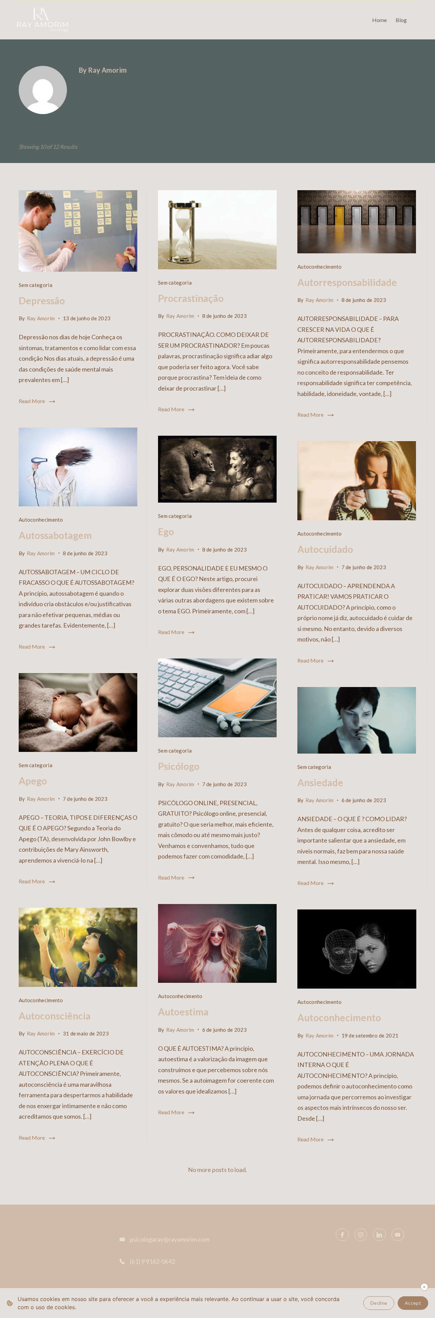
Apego (33, 781)
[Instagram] (360, 1234)
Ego (166, 531)
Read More (32, 401)
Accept (413, 1303)
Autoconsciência (55, 1016)
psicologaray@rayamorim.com (169, 1239)
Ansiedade (320, 782)
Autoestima (183, 1011)
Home (379, 20)
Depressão (42, 300)
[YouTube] (398, 1234)
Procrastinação (191, 298)
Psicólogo (178, 766)
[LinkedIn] (379, 1234)
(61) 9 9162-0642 (152, 1261)
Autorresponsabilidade (347, 282)
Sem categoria (35, 285)
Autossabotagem (55, 535)
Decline (378, 1303)
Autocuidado (325, 549)
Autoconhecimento (319, 267)
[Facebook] (342, 1234)
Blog (401, 20)
